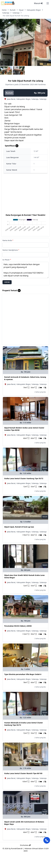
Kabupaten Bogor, (23, 99)
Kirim (7, 282)
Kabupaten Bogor (34, 10)
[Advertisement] (25, 319)
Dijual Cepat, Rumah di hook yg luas (19, 527)
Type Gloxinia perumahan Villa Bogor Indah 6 (22, 674)
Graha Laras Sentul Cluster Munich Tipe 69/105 (23, 773)
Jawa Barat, (11, 99)
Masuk (37, 3)
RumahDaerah (17, 848)
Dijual (21, 10)
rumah (9, 93)
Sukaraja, (35, 99)
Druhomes (24, 845)
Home (4, 10)
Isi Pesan (6, 260)
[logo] (8, 3)
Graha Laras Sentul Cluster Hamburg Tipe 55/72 (23, 478)
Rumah (13, 10)
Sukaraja (5, 13)
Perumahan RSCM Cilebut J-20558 (18, 626)
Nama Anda (7, 240)
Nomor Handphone (10, 250)
